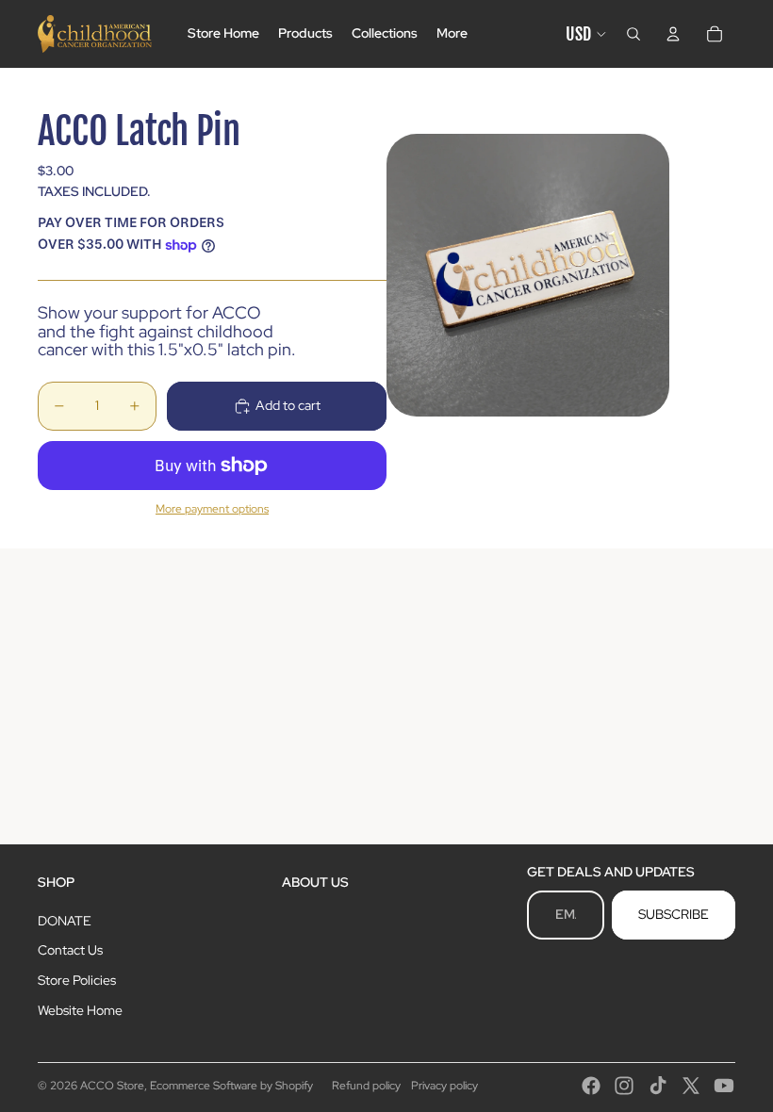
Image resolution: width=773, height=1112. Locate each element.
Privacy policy (444, 1085)
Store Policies (77, 980)
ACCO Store (112, 1085)
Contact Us (70, 949)
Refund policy (366, 1085)
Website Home (80, 1010)
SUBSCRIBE (673, 914)
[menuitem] (452, 34)
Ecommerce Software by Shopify (231, 1085)
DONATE (64, 920)
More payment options (212, 508)
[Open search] (633, 34)
